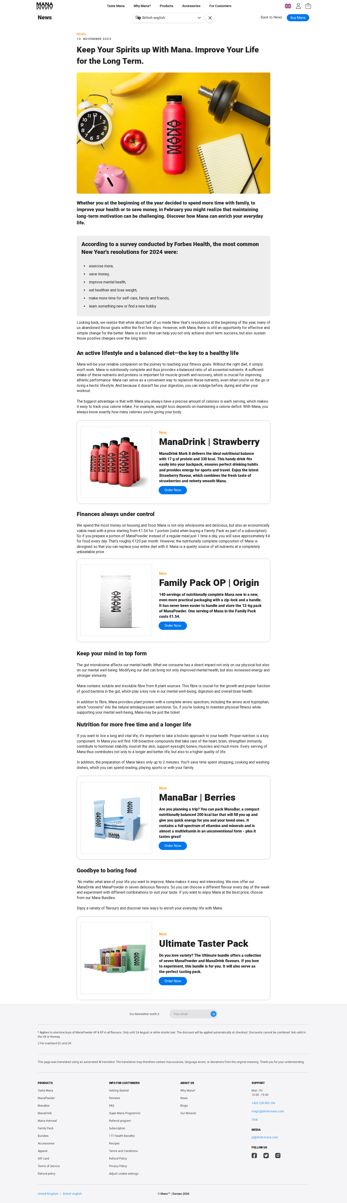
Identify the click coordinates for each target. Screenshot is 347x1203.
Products (166, 6)
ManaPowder (46, 1098)
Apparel (42, 1151)
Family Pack (45, 1128)
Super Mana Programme (124, 1113)
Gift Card (43, 1158)
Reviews (114, 1098)
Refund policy (46, 1173)
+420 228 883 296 (263, 1103)
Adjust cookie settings (124, 1173)
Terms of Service (49, 1166)
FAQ (111, 1105)
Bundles (43, 1136)
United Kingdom (48, 1193)
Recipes (114, 1143)
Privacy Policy (118, 1166)
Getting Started (119, 1090)
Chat (255, 1119)
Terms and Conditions (123, 1151)
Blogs (184, 1105)
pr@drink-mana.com (265, 1137)
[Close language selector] (210, 17)
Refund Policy (118, 1158)
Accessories (191, 6)
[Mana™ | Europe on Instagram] (278, 1156)
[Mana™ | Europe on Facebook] (254, 1156)
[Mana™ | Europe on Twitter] (266, 1156)
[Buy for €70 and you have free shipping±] (308, 5)
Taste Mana (116, 6)
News (184, 1098)
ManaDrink (45, 1113)
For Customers (220, 6)
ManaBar (44, 1105)
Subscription (117, 1128)
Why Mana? (142, 6)
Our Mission (188, 1113)
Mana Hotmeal (47, 1120)
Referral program (120, 1120)
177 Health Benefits (122, 1136)
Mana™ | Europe (171, 1193)
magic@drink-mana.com (268, 1111)
